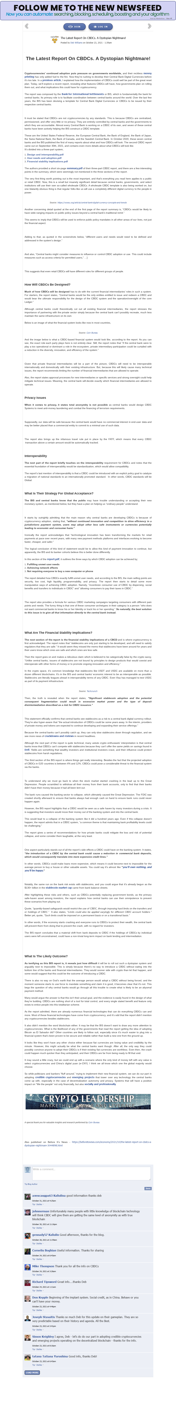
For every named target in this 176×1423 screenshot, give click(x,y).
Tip (33, 1204)
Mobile (99, 1385)
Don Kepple (40, 1297)
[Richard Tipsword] (28, 1282)
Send (148, 1188)
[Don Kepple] (28, 1298)
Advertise (110, 1385)
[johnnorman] (28, 1212)
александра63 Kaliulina (49, 1195)
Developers (123, 1385)
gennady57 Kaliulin (45, 1234)
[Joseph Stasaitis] (28, 1318)
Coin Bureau (92, 332)
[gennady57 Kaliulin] (28, 1236)
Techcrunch (92, 691)
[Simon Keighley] (28, 1337)
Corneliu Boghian (44, 1250)
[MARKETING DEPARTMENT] (54, 39)
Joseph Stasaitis (43, 1317)
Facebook (84, 1382)
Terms (89, 1385)
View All (169, 18)
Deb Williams (76, 42)
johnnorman (40, 1211)
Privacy (63, 1385)
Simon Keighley (43, 1336)
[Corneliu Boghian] (28, 1251)
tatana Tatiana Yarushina (50, 1356)
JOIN (77, 26)
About (54, 1385)
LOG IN (103, 26)
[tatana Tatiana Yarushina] (28, 1357)
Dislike (39, 1204)
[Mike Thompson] (28, 1267)
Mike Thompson (43, 1266)
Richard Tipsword (44, 1281)
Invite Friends (77, 1385)
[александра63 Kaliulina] (28, 1196)
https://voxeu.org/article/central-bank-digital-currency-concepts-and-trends (91, 202)
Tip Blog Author (31, 1184)
